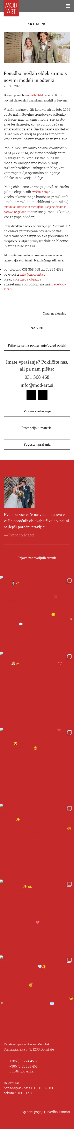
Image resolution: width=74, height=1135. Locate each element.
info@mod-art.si (32, 274)
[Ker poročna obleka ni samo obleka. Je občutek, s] (37, 695)
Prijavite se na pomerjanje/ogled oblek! (37, 345)
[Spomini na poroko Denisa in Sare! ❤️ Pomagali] (37, 771)
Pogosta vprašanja (37, 444)
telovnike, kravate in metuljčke (23, 207)
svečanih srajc (41, 192)
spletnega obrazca (27, 279)
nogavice (20, 212)
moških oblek (35, 95)
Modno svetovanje (37, 411)
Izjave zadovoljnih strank (37, 564)
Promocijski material (37, 428)
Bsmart (64, 1118)
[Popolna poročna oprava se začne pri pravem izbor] (37, 619)
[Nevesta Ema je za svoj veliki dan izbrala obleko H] (37, 847)
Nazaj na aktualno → (56, 313)
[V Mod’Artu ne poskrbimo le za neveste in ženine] (37, 998)
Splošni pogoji (32, 1118)
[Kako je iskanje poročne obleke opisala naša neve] (37, 922)
